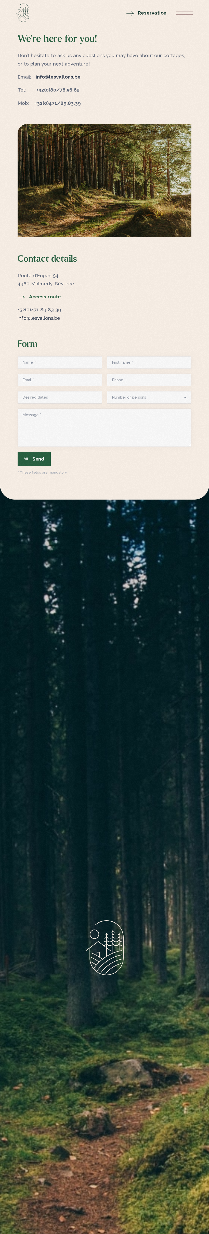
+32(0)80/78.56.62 (58, 90)
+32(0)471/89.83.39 (58, 103)
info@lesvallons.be (58, 77)
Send (38, 459)
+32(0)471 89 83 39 (39, 309)
